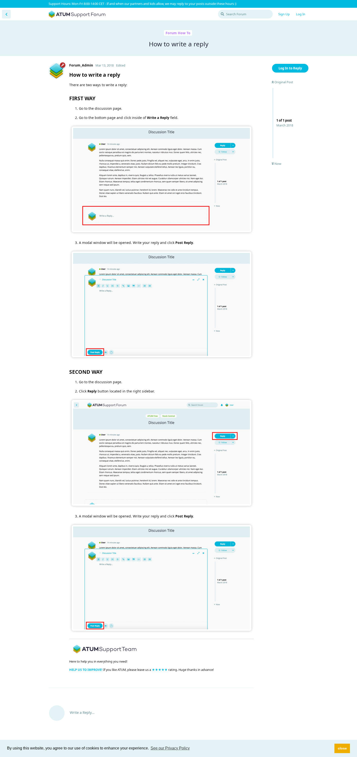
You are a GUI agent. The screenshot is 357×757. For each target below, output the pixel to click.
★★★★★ (160, 670)
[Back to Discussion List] (6, 14)
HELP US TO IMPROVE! (86, 670)
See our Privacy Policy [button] (170, 748)
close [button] (342, 748)
